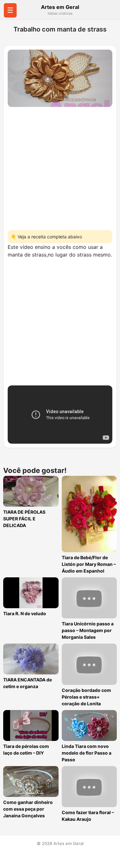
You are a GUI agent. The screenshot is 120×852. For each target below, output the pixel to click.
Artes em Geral (60, 7)
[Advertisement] (60, 166)
